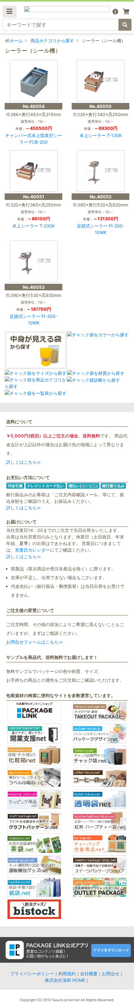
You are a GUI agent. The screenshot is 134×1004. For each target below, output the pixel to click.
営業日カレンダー (32, 550)
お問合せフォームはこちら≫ (34, 642)
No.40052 (101, 196)
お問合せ (110, 973)
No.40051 (33, 196)
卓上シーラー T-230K (33, 225)
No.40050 (100, 106)
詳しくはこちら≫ (23, 462)
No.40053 (34, 287)
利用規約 (67, 973)
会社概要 (89, 973)
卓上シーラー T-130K (100, 135)
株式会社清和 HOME (65, 980)
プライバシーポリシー (32, 973)
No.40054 (34, 106)
